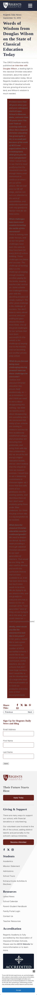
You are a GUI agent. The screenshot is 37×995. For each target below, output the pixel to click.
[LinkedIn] (26, 705)
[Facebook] (17, 705)
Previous (9, 712)
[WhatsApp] (30, 705)
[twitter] (8, 850)
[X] (22, 705)
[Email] (17, 708)
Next (30, 712)
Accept (18, 990)
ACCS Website (23, 944)
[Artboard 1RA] (12, 3)
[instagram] (13, 850)
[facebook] (4, 850)
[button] (34, 971)
